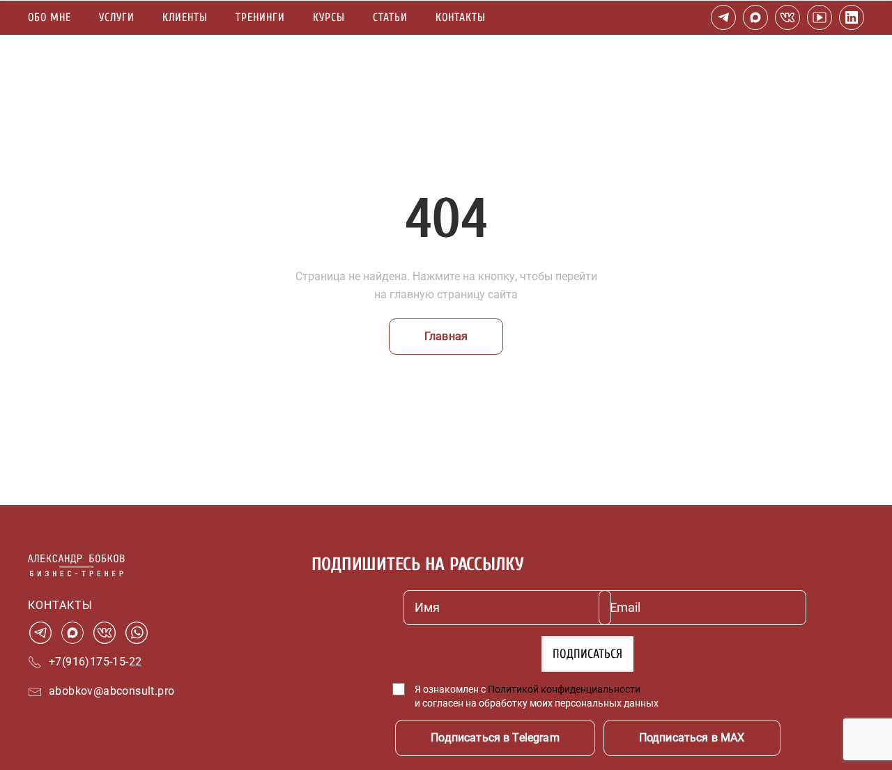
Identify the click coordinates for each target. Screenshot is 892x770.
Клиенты (185, 17)
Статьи (390, 17)
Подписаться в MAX (692, 737)
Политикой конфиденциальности (564, 689)
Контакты (461, 17)
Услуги (116, 17)
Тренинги (260, 17)
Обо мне (49, 17)
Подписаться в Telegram (495, 737)
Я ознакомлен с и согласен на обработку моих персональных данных (537, 696)
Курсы (329, 17)
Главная (446, 336)
